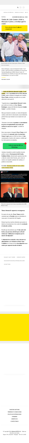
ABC (4, 7)
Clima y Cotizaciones (15, 7)
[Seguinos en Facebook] (12, 436)
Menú (27, 7)
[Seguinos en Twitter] (14, 436)
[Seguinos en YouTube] (15, 436)
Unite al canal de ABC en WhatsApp (16, 146)
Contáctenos (14, 421)
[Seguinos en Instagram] (17, 436)
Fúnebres (14, 416)
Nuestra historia (14, 409)
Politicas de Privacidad (14, 414)
